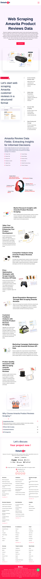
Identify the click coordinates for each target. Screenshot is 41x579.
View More (4, 497)
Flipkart (17, 540)
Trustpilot (4, 532)
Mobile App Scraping (6, 481)
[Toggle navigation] (38, 2)
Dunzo (3, 554)
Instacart (3, 552)
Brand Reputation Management (19, 490)
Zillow (30, 548)
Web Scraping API (5, 479)
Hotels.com (18, 554)
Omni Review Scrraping (6, 488)
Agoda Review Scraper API (34, 491)
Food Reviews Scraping (20, 514)
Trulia (30, 554)
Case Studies (31, 506)
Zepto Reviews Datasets (6, 506)
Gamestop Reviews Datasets (5, 521)
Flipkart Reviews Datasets (7, 504)
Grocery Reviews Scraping (19, 508)
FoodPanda (31, 530)
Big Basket (4, 548)
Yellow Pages (4, 534)
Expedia (17, 552)
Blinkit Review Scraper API (33, 484)
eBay (16, 530)
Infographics (31, 510)
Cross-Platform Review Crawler (6, 486)
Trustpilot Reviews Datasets (5, 517)
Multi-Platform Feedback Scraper (6, 491)
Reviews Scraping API (19, 479)
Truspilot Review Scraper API (33, 494)
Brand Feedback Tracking (20, 494)
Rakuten (17, 538)
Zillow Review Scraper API (33, 489)
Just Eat (30, 540)
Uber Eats (31, 532)
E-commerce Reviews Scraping (19, 505)
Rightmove (31, 559)
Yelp (3, 530)
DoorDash (31, 538)
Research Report (32, 508)
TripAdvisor (18, 548)
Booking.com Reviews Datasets (6, 514)
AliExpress (17, 532)
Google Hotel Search (19, 559)
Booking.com (18, 550)
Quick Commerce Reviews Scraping (19, 511)
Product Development (19, 487)
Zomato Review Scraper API (33, 487)
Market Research (19, 481)
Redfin (30, 552)
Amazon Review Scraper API (33, 482)
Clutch (3, 540)
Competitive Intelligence (20, 483)
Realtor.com (31, 550)
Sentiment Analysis (19, 485)
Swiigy (3, 559)
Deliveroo (30, 534)
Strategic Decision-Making (20, 492)
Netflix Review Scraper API (34, 496)
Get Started (20, 43)
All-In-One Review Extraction (5, 494)
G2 (2, 536)
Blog (29, 504)
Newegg (17, 534)
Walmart (17, 536)
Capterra (3, 538)
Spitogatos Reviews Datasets (5, 511)
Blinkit (3, 550)
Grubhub (30, 536)
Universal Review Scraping (7, 483)
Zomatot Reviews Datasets (7, 508)
